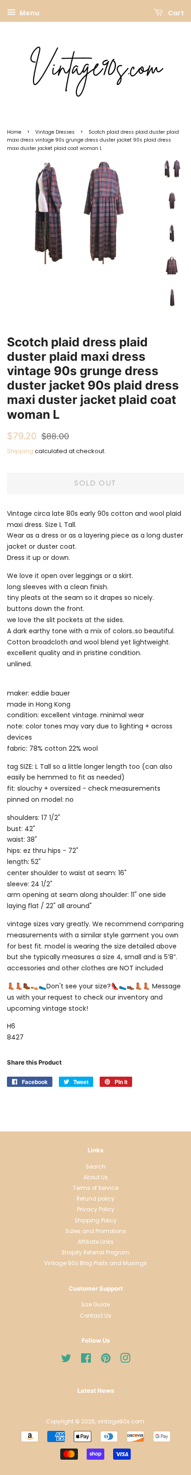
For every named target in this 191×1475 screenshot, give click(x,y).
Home (14, 132)
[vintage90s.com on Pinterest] (106, 1360)
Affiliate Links (96, 1242)
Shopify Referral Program (96, 1252)
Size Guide (95, 1304)
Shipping (20, 451)
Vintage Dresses (55, 132)
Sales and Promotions (95, 1231)
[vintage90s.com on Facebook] (86, 1360)
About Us (95, 1177)
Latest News (95, 1390)
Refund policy (95, 1198)
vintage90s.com (120, 1421)
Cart (175, 13)
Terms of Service (95, 1188)
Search (96, 1166)
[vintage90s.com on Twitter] (66, 1360)
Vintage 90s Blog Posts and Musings (95, 1263)
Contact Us (95, 1315)
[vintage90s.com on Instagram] (125, 1360)
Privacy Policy (96, 1209)
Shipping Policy (96, 1220)
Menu (28, 13)
